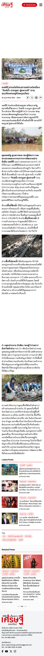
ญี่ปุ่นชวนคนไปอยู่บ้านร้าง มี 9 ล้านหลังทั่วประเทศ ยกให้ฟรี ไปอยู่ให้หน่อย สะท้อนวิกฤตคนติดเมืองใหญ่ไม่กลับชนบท (29, 472)
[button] (18, 606)
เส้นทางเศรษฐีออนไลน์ (9, 540)
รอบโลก (29, 465)
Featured (23, 481)
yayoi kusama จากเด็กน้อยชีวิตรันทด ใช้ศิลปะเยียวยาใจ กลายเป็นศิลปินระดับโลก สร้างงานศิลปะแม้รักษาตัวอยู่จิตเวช (11, 584)
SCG (4, 536)
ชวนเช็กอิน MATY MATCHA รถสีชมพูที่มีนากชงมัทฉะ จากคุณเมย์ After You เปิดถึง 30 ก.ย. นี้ (30, 487)
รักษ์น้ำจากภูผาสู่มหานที (15, 536)
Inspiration (32, 481)
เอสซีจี (21, 540)
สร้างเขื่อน (28, 536)
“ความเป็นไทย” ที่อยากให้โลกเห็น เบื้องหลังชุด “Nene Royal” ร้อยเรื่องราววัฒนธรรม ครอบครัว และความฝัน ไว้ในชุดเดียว (30, 505)
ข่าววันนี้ (5, 83)
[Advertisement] (22, 33)
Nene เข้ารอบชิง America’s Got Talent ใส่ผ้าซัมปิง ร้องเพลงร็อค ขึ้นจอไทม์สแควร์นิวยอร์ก (32, 583)
